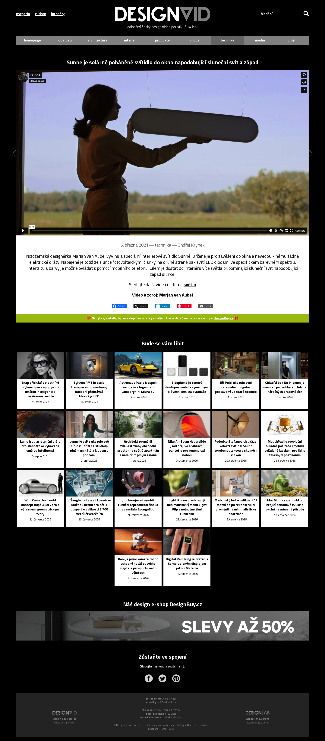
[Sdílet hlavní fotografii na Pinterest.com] (184, 304)
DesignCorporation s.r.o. (129, 725)
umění (292, 40)
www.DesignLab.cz (257, 722)
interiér (130, 40)
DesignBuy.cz (223, 318)
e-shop (40, 13)
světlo (190, 284)
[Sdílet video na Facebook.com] (119, 304)
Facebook (149, 678)
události (65, 40)
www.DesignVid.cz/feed (168, 710)
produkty (162, 40)
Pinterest (176, 678)
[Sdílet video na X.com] (140, 304)
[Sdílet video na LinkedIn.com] (162, 304)
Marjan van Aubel (176, 294)
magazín (23, 13)
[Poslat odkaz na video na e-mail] (205, 304)
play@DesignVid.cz (165, 702)
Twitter (162, 678)
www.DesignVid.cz (64, 722)
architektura (97, 40)
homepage (32, 40)
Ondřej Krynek (191, 244)
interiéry (58, 13)
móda (195, 40)
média (260, 40)
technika (227, 40)
